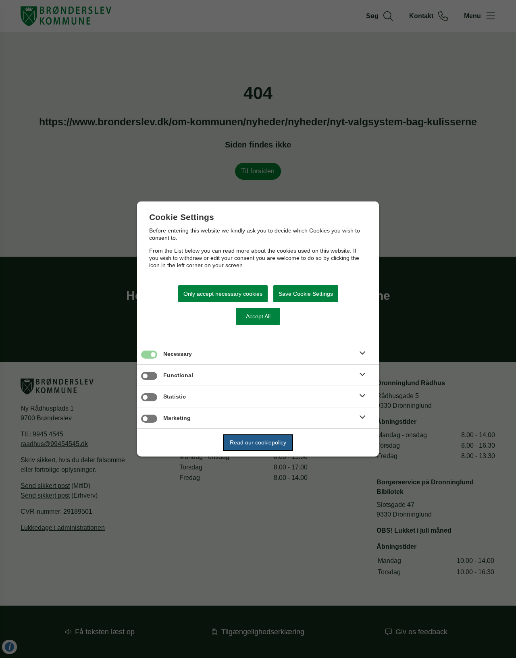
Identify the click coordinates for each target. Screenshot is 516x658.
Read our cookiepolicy (258, 442)
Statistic (174, 396)
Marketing (177, 418)
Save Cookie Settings (306, 294)
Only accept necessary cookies (222, 294)
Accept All (258, 316)
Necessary (177, 354)
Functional (178, 375)
